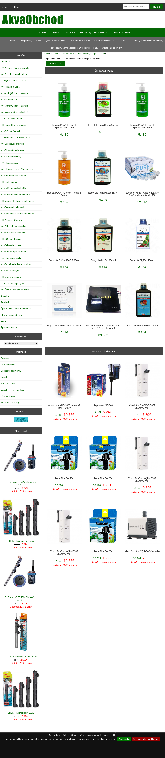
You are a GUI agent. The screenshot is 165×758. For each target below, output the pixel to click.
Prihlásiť (15, 7)
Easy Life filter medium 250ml (142, 325)
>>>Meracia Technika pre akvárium (17, 201)
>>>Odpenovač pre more (12, 144)
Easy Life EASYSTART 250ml (64, 260)
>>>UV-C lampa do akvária (13, 188)
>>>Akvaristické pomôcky (13, 233)
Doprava (5, 358)
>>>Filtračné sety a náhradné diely (17, 169)
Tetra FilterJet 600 (103, 551)
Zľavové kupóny (8, 396)
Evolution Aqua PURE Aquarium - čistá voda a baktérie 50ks (142, 194)
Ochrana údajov (8, 364)
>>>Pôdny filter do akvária (13, 125)
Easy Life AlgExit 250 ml (142, 260)
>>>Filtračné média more (12, 150)
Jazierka (56, 33)
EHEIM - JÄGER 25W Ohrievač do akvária (21, 598)
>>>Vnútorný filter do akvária (14, 106)
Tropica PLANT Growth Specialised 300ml (64, 126)
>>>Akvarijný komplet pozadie (15, 68)
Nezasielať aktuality (10, 402)
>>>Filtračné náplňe (10, 163)
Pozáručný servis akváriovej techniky (147, 41)
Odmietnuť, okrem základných (146, 739)
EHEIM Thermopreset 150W (21, 713)
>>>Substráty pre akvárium (13, 251)
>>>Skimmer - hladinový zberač (16, 137)
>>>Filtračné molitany (11, 156)
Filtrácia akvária (69, 54)
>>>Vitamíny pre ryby (11, 277)
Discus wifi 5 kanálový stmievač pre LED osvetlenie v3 (103, 326)
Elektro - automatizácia (124, 33)
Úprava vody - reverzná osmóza (94, 33)
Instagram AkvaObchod (104, 41)
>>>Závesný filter (9, 99)
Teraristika (70, 33)
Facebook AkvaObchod (80, 41)
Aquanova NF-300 (103, 405)
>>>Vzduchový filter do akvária (15, 112)
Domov (12, 41)
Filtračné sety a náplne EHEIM (91, 54)
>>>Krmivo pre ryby (10, 270)
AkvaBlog (122, 41)
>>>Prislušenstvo (9, 182)
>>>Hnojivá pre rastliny (12, 258)
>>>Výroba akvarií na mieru (14, 80)
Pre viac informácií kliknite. (103, 739)
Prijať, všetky (124, 739)
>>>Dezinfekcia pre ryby (12, 283)
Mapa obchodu (8, 383)
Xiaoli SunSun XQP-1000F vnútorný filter (142, 479)
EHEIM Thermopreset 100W (21, 541)
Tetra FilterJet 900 (103, 478)
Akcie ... (5, 321)
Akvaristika (55, 54)
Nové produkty (25, 41)
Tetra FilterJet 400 (64, 478)
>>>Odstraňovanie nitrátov (13, 175)
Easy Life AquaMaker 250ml (103, 192)
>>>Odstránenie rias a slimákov (16, 264)
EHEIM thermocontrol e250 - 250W (21, 656)
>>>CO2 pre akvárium (11, 239)
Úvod (4, 7)
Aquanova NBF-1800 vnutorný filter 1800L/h (64, 406)
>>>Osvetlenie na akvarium (14, 74)
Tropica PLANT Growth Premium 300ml (64, 194)
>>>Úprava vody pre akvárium (15, 290)
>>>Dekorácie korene (11, 245)
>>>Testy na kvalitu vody (13, 207)
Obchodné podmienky (11, 371)
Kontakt (4, 377)
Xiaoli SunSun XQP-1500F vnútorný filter (64, 552)
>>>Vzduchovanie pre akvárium (16, 194)
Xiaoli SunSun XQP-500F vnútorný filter (142, 406)
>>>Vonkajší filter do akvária (14, 93)
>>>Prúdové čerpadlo (11, 131)
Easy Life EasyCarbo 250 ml (103, 125)
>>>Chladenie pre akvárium (14, 226)
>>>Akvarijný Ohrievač (11, 220)
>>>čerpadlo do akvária (12, 118)
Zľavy (38, 41)
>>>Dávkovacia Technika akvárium (17, 213)
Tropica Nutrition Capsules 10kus (64, 325)
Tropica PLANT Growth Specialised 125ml (142, 126)
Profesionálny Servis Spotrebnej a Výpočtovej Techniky (74, 48)
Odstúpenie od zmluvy (112, 48)
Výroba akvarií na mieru (55, 41)
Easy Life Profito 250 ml (103, 260)
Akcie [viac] (21, 431)
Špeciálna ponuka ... (10, 327)
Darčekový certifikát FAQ (12, 390)
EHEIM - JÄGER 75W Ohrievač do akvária (21, 483)
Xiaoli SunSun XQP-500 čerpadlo (142, 551)
